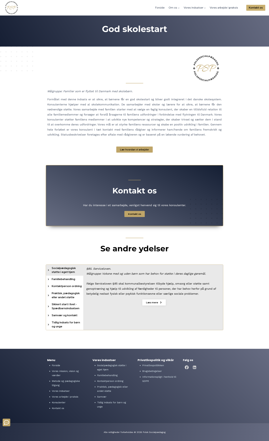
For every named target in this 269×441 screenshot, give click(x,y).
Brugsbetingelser (152, 371)
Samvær (101, 396)
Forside (160, 7)
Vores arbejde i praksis (224, 7)
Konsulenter (59, 402)
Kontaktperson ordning (110, 381)
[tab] (64, 270)
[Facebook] (187, 367)
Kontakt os (256, 7)
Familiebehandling (107, 375)
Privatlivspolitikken (153, 365)
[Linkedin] (194, 367)
